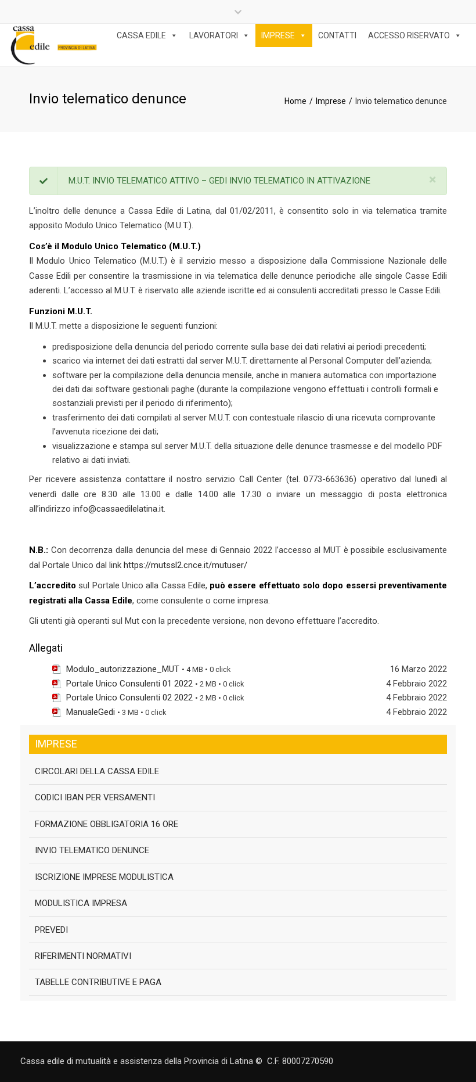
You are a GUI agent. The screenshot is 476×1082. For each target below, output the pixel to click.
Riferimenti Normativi (83, 956)
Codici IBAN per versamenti (95, 797)
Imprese (331, 101)
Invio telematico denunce (92, 850)
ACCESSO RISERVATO (409, 35)
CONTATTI (337, 35)
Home (295, 101)
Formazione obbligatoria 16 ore (106, 824)
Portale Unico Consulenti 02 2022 (129, 697)
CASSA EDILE (141, 35)
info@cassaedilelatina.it (118, 509)
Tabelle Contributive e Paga (98, 982)
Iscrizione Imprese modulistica (104, 877)
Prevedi (51, 930)
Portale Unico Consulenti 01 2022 (129, 683)
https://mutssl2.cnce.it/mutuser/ (185, 565)
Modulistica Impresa (81, 903)
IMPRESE (278, 35)
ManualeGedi (90, 712)
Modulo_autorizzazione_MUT (122, 669)
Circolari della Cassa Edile (97, 771)
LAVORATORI (213, 35)
